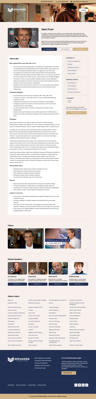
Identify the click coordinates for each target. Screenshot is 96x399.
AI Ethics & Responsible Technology (37, 300)
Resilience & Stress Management (57, 338)
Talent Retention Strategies (14, 345)
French (69, 102)
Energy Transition (53, 318)
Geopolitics (31, 324)
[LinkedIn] (83, 385)
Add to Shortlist (65, 49)
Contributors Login (40, 368)
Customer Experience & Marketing (16, 313)
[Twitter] (79, 385)
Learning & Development (14, 329)
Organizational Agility (74, 332)
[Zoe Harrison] (17, 268)
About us (64, 10)
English (69, 100)
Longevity (30, 329)
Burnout (51, 303)
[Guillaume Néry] (78, 268)
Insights (55, 10)
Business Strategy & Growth (35, 307)
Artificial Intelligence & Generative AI (58, 300)
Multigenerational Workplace (35, 332)
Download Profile (50, 49)
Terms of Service (21, 385)
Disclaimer (11, 385)
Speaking (70, 64)
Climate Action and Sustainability (77, 307)
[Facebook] (75, 385)
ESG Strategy (11, 321)
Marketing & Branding (54, 329)
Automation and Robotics (75, 300)
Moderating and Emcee (73, 67)
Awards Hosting (71, 73)
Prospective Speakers (41, 363)
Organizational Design (13, 335)
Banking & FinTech (12, 303)
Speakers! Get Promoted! (42, 365)
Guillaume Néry (74, 276)
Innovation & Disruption (54, 327)
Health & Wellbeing (74, 324)
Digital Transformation (74, 313)
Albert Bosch (53, 276)
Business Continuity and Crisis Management (76, 303)
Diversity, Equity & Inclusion (14, 315)
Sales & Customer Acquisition (15, 341)
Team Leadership (72, 86)
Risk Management (72, 83)
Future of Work (73, 321)
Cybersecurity (31, 313)
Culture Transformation (75, 310)
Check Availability (79, 49)
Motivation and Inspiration (74, 92)
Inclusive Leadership (33, 327)
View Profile (16, 284)
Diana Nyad (32, 276)
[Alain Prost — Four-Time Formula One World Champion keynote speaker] (23, 38)
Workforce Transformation (76, 345)
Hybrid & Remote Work (13, 327)
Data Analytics (52, 313)
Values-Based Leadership (55, 345)
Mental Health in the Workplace (77, 329)
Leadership (72, 327)
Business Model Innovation (14, 307)
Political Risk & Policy (54, 335)
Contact (83, 10)
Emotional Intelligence (74, 315)
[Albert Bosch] (58, 268)
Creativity (30, 310)
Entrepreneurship (73, 318)
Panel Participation (72, 70)
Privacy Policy (42, 385)
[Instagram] (86, 385)
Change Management (54, 307)
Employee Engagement (13, 318)
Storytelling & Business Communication (54, 341)
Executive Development (34, 321)
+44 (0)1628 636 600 (63, 1)
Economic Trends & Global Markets (57, 315)
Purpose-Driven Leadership (14, 338)
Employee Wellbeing (33, 318)
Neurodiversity (52, 332)
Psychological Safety (74, 335)
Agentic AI (10, 300)
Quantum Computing (33, 338)
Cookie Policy (32, 385)
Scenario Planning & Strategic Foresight (35, 341)
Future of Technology (54, 321)
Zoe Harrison (12, 276)
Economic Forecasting (34, 315)
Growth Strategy (53, 324)
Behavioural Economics (34, 303)
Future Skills (11, 324)
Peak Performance (72, 89)
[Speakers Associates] (17, 10)
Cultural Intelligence (53, 310)
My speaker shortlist (47, 1)
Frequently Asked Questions (43, 360)
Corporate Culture (12, 310)
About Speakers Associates (43, 358)
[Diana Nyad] (37, 268)
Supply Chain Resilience (75, 341)
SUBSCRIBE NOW (67, 373)
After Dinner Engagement (74, 61)
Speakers (45, 10)
